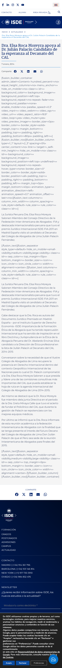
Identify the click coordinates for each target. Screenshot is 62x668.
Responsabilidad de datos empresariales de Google (31, 653)
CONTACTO (8, 560)
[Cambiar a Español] (56, 5)
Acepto (9, 663)
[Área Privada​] (49, 12)
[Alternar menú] (58, 22)
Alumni (22, 12)
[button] (15, 71)
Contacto (7, 12)
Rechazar (22, 663)
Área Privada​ (40, 12)
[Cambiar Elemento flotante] (53, 659)
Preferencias (39, 663)
